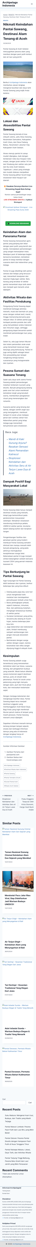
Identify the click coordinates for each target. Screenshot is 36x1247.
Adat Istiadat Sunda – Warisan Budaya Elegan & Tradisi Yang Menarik (17, 1031)
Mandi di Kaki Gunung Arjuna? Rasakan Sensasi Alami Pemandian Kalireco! (18, 447)
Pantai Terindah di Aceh (12, 777)
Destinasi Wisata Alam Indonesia (15, 769)
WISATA (5, 20)
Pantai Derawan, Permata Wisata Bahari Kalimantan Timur (17, 1075)
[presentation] (18, 838)
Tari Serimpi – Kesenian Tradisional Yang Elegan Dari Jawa (16, 988)
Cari (4, 1099)
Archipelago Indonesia (11, 765)
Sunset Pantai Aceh (11, 781)
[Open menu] (32, 3)
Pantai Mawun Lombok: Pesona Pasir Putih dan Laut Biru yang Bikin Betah (19, 1130)
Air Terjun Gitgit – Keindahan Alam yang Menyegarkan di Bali (15, 945)
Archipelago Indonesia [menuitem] (18, 82)
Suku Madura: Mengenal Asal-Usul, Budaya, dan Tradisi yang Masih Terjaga (19, 1118)
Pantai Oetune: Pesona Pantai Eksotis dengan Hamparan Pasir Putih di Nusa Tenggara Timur (18, 1141)
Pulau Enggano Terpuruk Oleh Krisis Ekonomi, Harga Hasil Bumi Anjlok (27, 803)
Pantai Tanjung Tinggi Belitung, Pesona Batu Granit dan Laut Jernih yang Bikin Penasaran (17, 1161)
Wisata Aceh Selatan (11, 786)
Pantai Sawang (9, 773)
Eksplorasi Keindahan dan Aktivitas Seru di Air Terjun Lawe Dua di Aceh (20, 466)
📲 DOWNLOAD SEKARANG (18, 223)
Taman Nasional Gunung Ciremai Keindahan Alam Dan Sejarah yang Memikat (18, 855)
